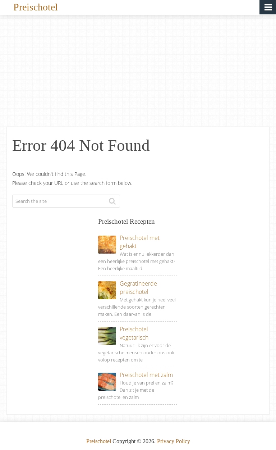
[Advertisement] (138, 72)
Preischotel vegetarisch (134, 333)
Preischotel (35, 6)
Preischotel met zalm (146, 375)
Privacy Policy (173, 441)
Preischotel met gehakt (140, 242)
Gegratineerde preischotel (138, 287)
